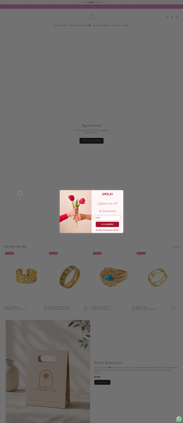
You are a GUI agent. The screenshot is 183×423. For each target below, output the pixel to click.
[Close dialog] (20, 193)
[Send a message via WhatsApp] (179, 419)
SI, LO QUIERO (107, 224)
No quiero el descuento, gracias (107, 230)
